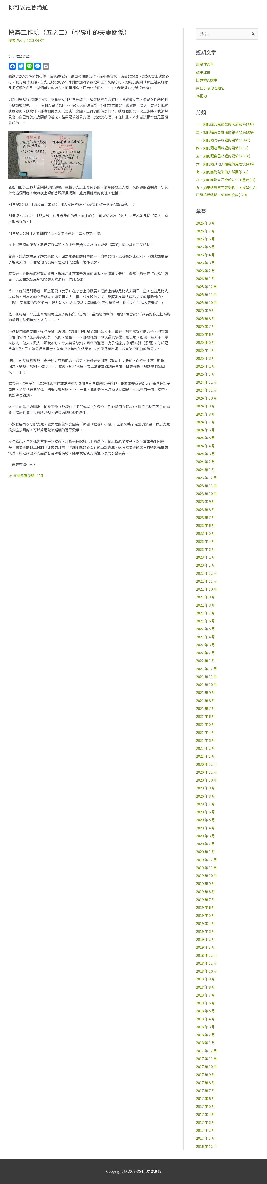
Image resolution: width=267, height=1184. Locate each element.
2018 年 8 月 (205, 987)
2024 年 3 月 (205, 453)
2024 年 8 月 (205, 414)
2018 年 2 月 (205, 1034)
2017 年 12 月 (206, 1050)
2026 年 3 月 (205, 262)
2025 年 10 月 (206, 302)
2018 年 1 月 (205, 1042)
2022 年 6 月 (205, 620)
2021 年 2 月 (205, 748)
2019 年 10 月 (206, 875)
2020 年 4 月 (205, 827)
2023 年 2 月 (205, 557)
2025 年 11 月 (206, 294)
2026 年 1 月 (205, 278)
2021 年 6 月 (205, 716)
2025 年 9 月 (205, 310)
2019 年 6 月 (205, 907)
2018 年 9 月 (205, 979)
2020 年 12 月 (206, 764)
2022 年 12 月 (206, 573)
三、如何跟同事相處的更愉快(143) (223, 140)
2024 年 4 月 (205, 445)
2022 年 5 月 (205, 628)
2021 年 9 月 (205, 692)
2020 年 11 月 (206, 772)
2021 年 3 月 (205, 740)
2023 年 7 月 (205, 517)
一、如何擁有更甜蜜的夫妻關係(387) (225, 124)
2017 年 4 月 (205, 1114)
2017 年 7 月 (205, 1090)
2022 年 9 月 (205, 596)
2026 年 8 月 (205, 223)
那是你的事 (205, 64)
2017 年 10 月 (206, 1066)
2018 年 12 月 (206, 955)
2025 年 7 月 (205, 326)
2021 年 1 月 (205, 756)
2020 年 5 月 (205, 819)
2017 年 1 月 (205, 1138)
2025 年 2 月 (205, 366)
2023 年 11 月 (206, 485)
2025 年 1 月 (205, 374)
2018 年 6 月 (205, 1002)
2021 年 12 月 (206, 668)
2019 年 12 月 (206, 859)
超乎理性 (203, 72)
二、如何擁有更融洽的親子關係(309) (225, 132)
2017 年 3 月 (205, 1122)
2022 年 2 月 (205, 652)
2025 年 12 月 (206, 286)
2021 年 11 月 (206, 676)
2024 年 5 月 (205, 437)
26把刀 (201, 95)
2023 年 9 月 (205, 501)
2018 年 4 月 (205, 1018)
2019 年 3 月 (205, 931)
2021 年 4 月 (205, 732)
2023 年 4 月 (205, 541)
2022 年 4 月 (205, 636)
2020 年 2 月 (205, 843)
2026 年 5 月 (205, 246)
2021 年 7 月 (205, 708)
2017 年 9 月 (205, 1074)
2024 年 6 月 (205, 429)
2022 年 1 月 (205, 660)
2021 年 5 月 (205, 724)
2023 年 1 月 (205, 565)
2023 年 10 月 (206, 493)
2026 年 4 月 (205, 254)
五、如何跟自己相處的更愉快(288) (223, 155)
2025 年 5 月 (205, 342)
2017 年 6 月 (205, 1098)
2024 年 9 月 (205, 405)
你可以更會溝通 (28, 7)
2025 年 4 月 (205, 350)
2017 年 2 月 (205, 1130)
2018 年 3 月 (205, 1026)
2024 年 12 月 (206, 382)
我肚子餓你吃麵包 (210, 88)
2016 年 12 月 (206, 1146)
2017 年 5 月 (205, 1106)
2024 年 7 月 (205, 421)
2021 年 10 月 (206, 684)
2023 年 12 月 (206, 477)
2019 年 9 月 (205, 883)
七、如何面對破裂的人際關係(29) (222, 171)
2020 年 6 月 (205, 811)
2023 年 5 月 (205, 533)
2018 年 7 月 (205, 995)
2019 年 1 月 (205, 947)
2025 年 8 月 (205, 318)
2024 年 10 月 (206, 398)
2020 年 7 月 (205, 804)
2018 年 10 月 (206, 971)
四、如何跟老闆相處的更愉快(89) (222, 147)
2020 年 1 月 (205, 851)
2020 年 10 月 (206, 780)
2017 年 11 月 (206, 1058)
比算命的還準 (206, 80)
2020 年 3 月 (205, 835)
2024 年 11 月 (206, 390)
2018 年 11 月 (206, 963)
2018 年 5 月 (205, 1010)
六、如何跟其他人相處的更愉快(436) (225, 163)
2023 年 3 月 (205, 549)
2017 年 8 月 (205, 1082)
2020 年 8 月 (205, 796)
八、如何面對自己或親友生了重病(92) (226, 179)
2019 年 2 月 (205, 939)
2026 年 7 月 (205, 230)
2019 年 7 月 (205, 899)
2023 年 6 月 (205, 525)
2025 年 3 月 (205, 358)
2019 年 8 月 (205, 891)
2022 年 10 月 (206, 589)
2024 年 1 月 (205, 469)
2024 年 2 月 (205, 461)
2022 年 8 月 (205, 605)
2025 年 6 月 (205, 334)
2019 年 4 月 (205, 923)
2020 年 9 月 (205, 788)
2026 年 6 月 (205, 238)
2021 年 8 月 (205, 700)
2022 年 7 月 (205, 613)
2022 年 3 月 (205, 644)
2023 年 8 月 (205, 509)
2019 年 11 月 (206, 867)
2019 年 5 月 (205, 915)
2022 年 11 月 (206, 581)
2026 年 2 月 (205, 270)
